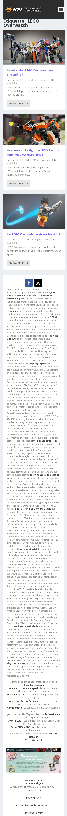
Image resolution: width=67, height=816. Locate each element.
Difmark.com (52, 714)
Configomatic (14, 707)
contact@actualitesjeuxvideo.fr (33, 805)
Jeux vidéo (43, 79)
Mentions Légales (33, 812)
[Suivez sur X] (38, 283)
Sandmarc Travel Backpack (24, 688)
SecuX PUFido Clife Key (23, 727)
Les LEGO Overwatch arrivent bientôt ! (33, 234)
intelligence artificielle (25, 626)
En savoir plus (18, 103)
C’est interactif (33, 740)
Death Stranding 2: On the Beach (33, 508)
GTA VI (53, 317)
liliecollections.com (33, 685)
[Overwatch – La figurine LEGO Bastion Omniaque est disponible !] (34, 129)
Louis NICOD (17, 79)
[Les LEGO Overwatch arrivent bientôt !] (34, 211)
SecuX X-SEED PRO (16, 694)
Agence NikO (33, 790)
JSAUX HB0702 (14, 720)
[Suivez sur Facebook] (29, 283)
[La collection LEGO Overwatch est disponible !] (34, 47)
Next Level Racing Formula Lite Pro (27, 701)
